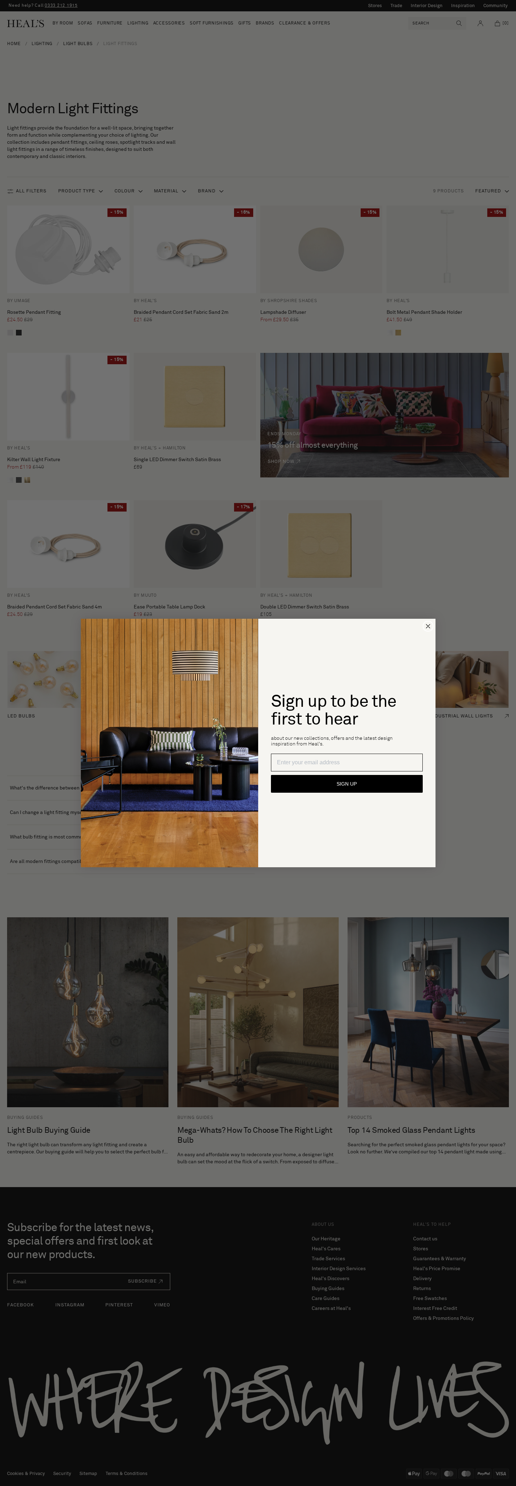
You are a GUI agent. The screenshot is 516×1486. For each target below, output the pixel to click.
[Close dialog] (428, 626)
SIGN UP (347, 784)
